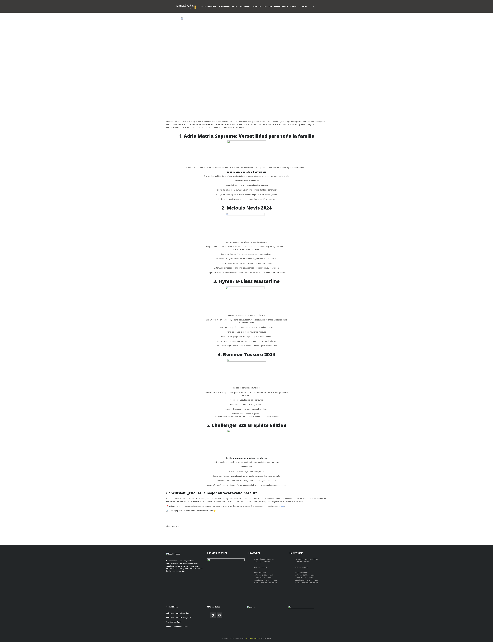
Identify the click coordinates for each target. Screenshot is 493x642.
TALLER (277, 6)
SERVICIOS (267, 6)
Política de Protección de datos (178, 613)
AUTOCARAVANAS (208, 6)
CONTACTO (295, 6)
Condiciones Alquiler (174, 622)
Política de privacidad (251, 638)
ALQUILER (257, 6)
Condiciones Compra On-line (177, 626)
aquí (282, 506)
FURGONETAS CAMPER (228, 6)
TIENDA (285, 6)
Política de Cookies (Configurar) (178, 617)
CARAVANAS (245, 6)
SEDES (304, 6)
